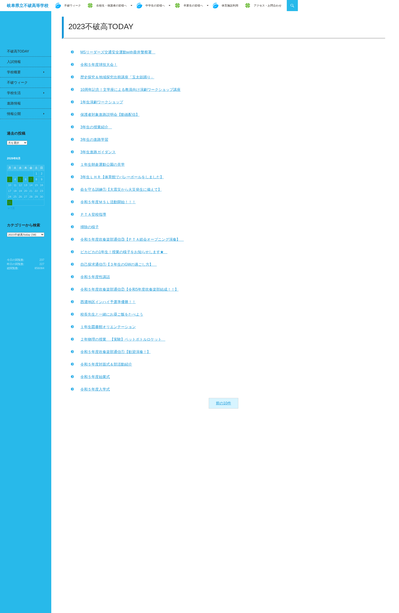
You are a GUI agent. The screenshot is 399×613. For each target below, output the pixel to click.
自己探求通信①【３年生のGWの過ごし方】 (118, 264)
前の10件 (223, 403)
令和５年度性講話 (95, 277)
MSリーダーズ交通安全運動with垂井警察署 (117, 52)
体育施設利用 (230, 5)
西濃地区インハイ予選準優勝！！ (108, 302)
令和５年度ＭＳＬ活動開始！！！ (108, 202)
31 (9, 202)
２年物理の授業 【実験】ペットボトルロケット (122, 339)
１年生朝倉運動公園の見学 (102, 164)
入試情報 (14, 62)
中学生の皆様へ (155, 5)
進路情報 (14, 103)
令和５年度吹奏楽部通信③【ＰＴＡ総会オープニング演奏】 (132, 239)
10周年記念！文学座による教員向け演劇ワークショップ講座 (130, 90)
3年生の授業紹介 (96, 127)
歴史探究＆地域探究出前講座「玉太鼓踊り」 (117, 77)
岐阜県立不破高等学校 (27, 5)
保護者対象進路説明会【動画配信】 (109, 115)
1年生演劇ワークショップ (101, 102)
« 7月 (11, 208)
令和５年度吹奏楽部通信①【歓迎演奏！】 (115, 352)
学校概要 (14, 72)
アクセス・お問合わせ (267, 5)
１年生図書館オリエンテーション (108, 327)
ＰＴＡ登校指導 (93, 214)
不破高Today (18, 51)
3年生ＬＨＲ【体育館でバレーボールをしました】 (122, 177)
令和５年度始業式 (95, 377)
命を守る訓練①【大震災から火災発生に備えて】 (121, 189)
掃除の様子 (89, 227)
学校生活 (14, 93)
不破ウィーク (72, 5)
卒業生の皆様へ (193, 5)
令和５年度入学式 (95, 389)
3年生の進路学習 (94, 140)
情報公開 (14, 114)
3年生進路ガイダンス (98, 152)
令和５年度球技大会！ (98, 65)
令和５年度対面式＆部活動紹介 (106, 364)
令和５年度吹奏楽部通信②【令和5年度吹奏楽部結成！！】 (129, 289)
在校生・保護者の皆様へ (111, 5)
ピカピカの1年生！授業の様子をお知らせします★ (123, 252)
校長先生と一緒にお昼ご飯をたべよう (111, 314)
